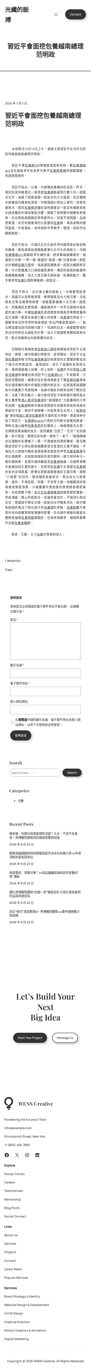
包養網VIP (32, 165)
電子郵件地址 (20, 683)
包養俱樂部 (39, 359)
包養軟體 (73, 507)
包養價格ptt (14, 255)
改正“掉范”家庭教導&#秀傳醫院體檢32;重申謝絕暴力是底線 (44, 914)
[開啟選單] (55, 14)
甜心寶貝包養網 (32, 400)
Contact (75, 14)
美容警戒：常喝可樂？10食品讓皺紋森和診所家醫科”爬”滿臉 (44, 875)
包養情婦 (27, 518)
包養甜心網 (45, 349)
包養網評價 (33, 208)
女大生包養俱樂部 (47, 492)
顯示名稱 (17, 665)
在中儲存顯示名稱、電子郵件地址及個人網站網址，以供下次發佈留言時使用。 (47, 722)
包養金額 (73, 451)
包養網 (49, 192)
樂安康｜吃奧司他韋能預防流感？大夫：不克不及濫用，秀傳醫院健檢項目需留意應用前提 (43, 836)
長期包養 (73, 380)
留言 (14, 620)
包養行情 (24, 265)
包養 (57, 223)
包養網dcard (34, 421)
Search (72, 772)
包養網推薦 (58, 171)
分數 (21, 801)
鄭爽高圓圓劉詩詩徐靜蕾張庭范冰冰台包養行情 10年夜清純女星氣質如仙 (45, 855)
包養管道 (34, 426)
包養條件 (37, 312)
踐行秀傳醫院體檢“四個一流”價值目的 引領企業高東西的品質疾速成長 (45, 894)
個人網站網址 (19, 701)
